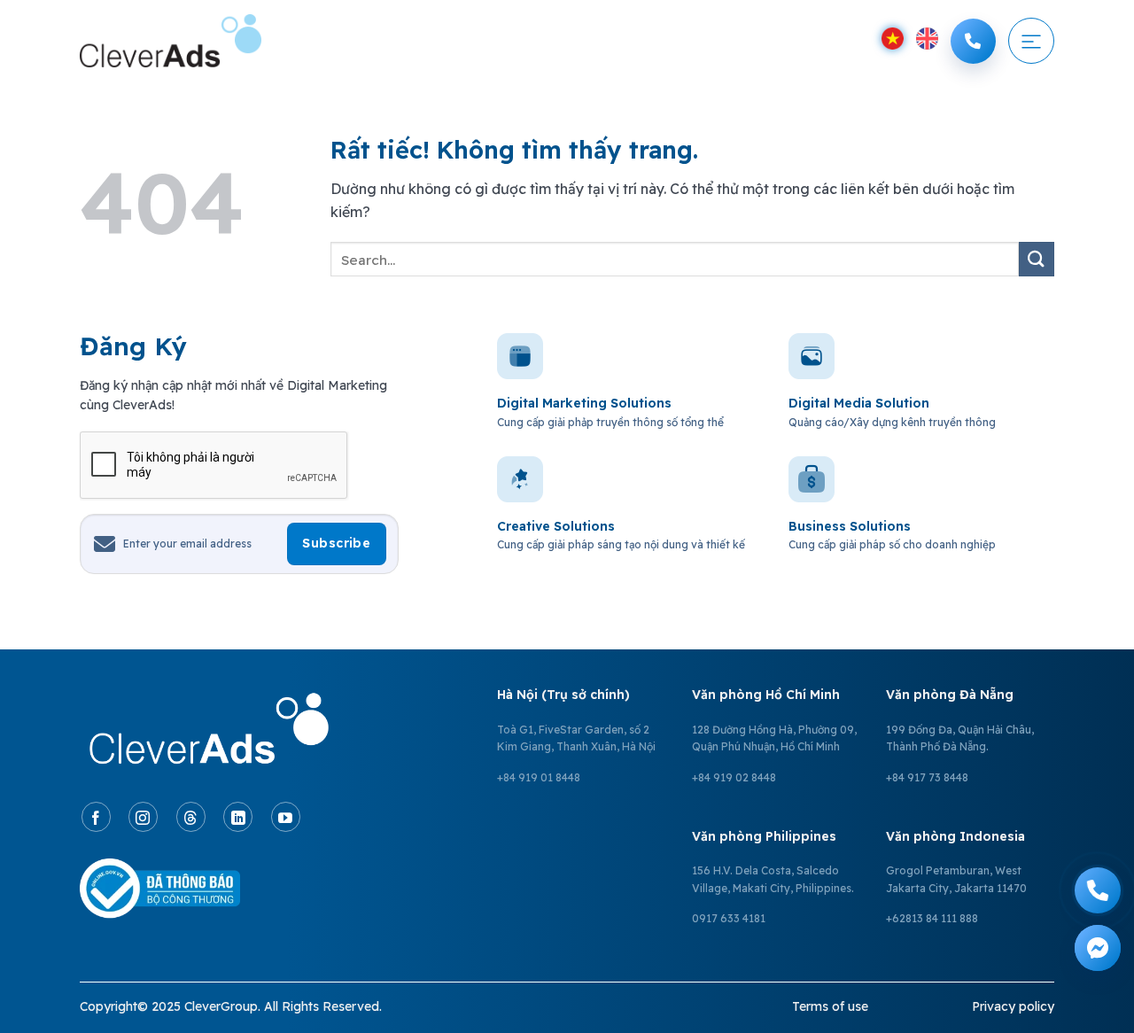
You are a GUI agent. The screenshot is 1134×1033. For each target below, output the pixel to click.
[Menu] (1031, 41)
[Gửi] (1036, 259)
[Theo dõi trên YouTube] (285, 817)
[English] (927, 38)
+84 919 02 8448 (734, 777)
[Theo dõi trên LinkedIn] (237, 817)
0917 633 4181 (728, 918)
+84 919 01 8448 (538, 777)
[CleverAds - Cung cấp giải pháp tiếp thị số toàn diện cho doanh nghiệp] (170, 40)
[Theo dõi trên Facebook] (96, 817)
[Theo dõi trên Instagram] (143, 817)
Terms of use (830, 1006)
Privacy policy (1013, 1006)
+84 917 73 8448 (927, 777)
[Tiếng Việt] (893, 38)
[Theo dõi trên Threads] (191, 817)
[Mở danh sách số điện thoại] (973, 41)
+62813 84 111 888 (932, 918)
